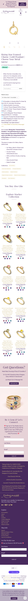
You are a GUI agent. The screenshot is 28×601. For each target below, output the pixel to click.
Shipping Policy (5, 533)
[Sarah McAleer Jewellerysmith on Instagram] (6, 505)
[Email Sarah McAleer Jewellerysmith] (2, 505)
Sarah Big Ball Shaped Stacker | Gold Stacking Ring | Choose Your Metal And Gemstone (7, 280)
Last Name (7, 443)
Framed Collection (17, 168)
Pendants (4, 178)
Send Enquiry (22, 4)
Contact (3, 517)
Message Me (14, 383)
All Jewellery (12, 165)
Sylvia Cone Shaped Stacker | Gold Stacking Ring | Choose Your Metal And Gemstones (20, 311)
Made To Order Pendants (19, 175)
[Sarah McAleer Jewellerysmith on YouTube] (11, 505)
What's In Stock (5, 524)
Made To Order (14, 171)
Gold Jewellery (5, 171)
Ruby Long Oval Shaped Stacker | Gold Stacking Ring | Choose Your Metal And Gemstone (7, 248)
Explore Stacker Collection (14, 195)
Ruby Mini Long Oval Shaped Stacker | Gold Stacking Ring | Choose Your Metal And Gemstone (20, 249)
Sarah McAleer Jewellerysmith (12, 576)
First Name (7, 437)
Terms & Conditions (6, 537)
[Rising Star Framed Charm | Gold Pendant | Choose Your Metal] (14, 28)
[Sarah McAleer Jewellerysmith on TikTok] (9, 505)
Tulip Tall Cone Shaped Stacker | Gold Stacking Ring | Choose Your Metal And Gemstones (20, 344)
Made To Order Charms (7, 175)
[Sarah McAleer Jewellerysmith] (8, 12)
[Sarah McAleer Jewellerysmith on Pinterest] (8, 505)
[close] (26, 4)
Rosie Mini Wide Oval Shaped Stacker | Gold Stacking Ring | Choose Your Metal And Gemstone (7, 218)
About (3, 514)
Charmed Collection (6, 168)
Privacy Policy (5, 535)
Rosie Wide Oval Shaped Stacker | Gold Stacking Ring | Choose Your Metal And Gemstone (20, 217)
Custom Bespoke (5, 519)
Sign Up (14, 456)
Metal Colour (5, 94)
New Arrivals (4, 522)
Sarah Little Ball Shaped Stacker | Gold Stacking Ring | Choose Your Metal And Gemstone (20, 280)
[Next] (18, 43)
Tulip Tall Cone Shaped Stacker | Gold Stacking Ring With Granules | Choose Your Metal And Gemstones (7, 345)
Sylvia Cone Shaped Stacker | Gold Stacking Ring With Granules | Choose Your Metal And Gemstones (7, 312)
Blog (2, 516)
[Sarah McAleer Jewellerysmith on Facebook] (4, 505)
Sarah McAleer (7, 577)
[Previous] (10, 43)
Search (3, 530)
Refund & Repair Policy (7, 532)
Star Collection (11, 178)
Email (6, 449)
